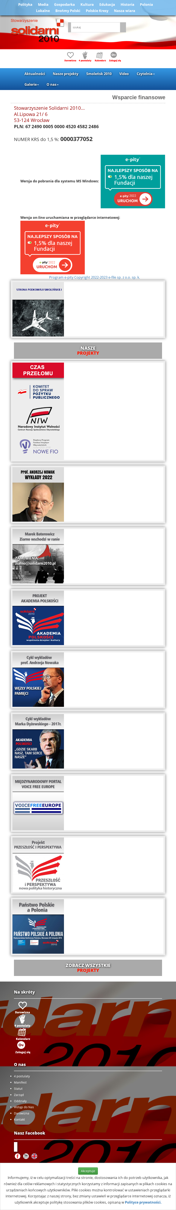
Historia (127, 4)
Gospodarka (64, 4)
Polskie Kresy (97, 10)
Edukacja (107, 4)
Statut (18, 1089)
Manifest (20, 1082)
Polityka (25, 4)
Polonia (146, 4)
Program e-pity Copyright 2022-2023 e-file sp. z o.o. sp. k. (94, 277)
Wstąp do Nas (24, 1107)
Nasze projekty (65, 73)
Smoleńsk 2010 (99, 73)
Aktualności (34, 73)
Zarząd (19, 1095)
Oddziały (20, 1101)
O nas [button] (51, 84)
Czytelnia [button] (145, 73)
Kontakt (19, 1119)
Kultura (87, 4)
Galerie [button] (30, 84)
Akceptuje (88, 1171)
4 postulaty (22, 1076)
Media (43, 4)
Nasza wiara (124, 10)
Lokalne (43, 10)
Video (124, 73)
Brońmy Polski (67, 10)
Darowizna (21, 1113)
